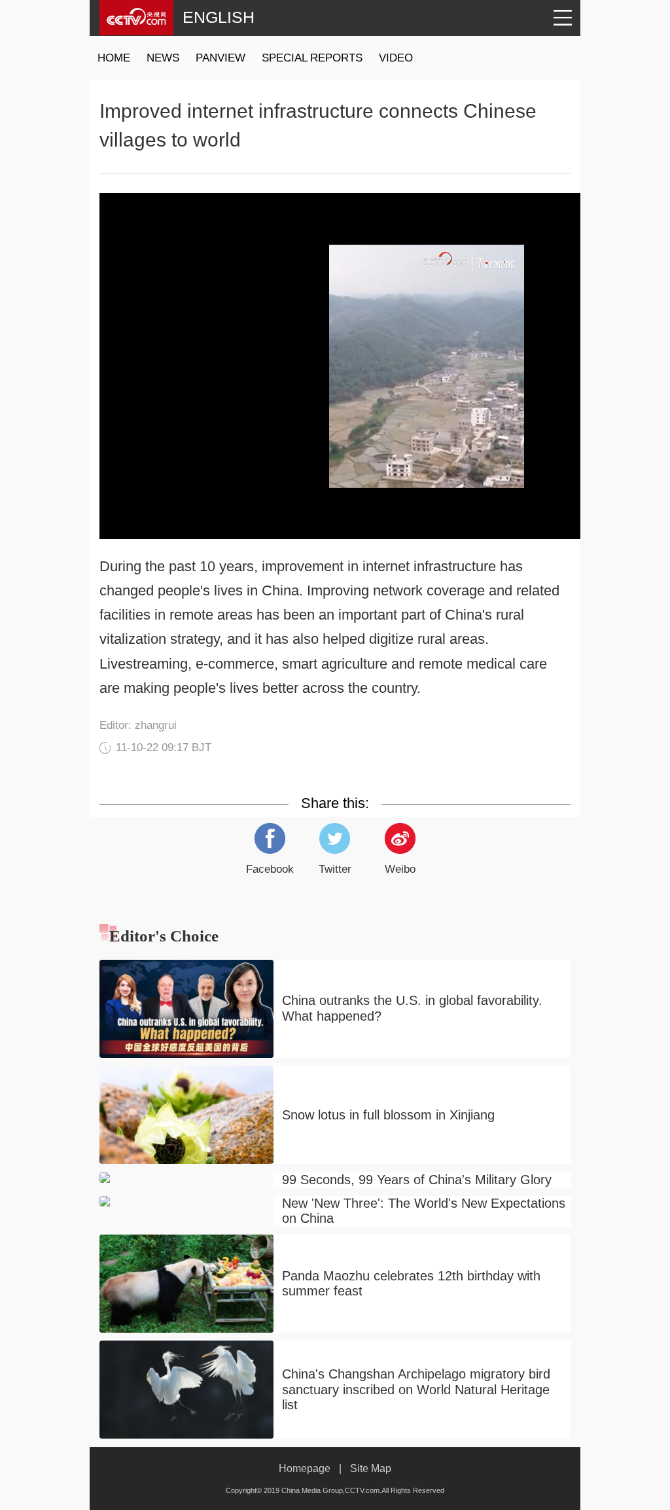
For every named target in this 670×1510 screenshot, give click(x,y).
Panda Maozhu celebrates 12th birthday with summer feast (411, 1284)
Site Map (370, 1468)
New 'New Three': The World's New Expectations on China (423, 1211)
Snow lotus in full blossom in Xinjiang (388, 1115)
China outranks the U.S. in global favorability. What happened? (412, 1008)
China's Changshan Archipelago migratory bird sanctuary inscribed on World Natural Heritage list (416, 1389)
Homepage (304, 1468)
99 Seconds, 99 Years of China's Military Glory (417, 1179)
